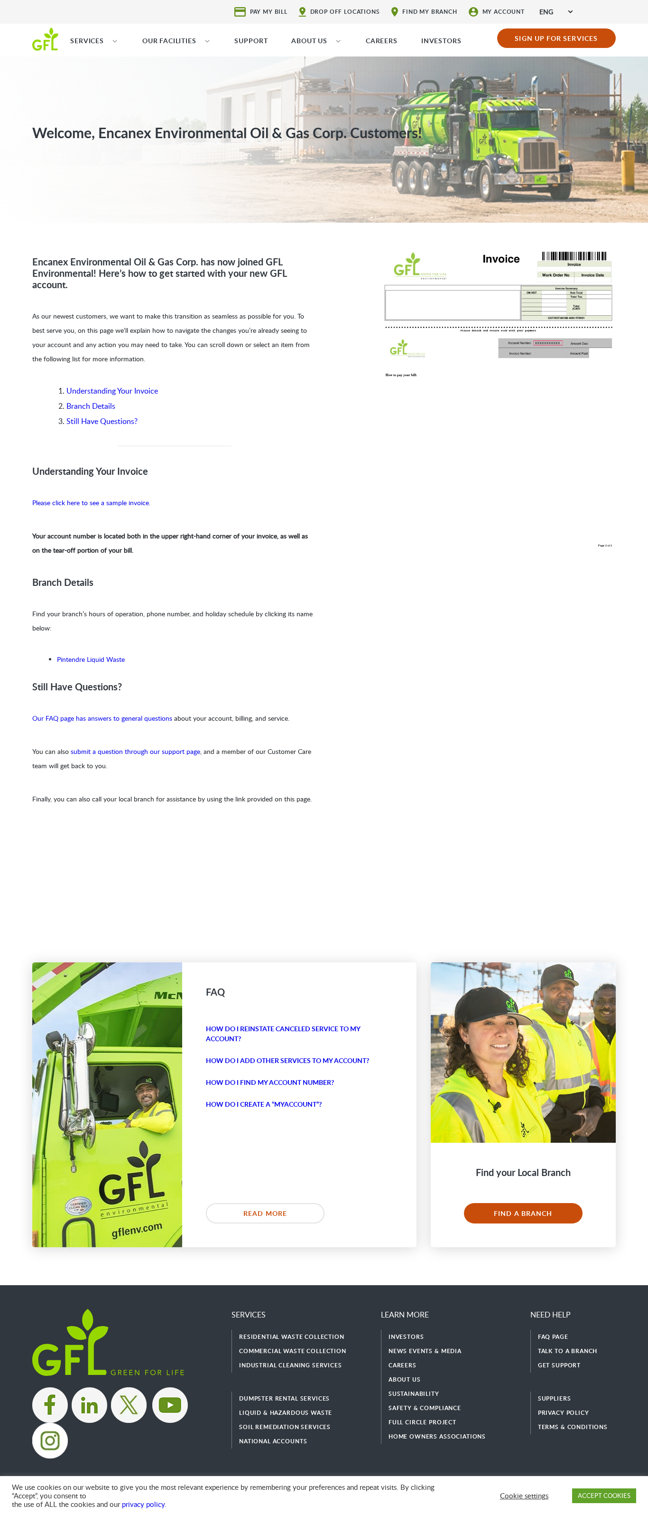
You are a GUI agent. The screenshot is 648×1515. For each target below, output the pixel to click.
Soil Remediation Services (285, 1427)
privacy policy (143, 1504)
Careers (403, 1365)
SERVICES (87, 40)
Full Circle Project (422, 1422)
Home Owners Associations (437, 1436)
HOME (45, 38)
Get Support (559, 1365)
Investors (406, 1337)
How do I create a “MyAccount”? (264, 1104)
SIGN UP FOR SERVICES (556, 38)
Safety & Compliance (425, 1408)
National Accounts (273, 1441)
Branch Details (90, 406)
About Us (405, 1379)
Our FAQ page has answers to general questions (102, 718)
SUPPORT (251, 40)
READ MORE (265, 1213)
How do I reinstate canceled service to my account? (283, 1033)
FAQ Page (553, 1337)
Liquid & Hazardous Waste (285, 1413)
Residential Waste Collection (291, 1337)
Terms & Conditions (573, 1427)
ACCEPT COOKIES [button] (604, 1495)
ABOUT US (309, 40)
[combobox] (556, 11)
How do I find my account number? (270, 1082)
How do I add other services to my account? (287, 1060)
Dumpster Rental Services (284, 1398)
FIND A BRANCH (523, 1213)
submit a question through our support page (135, 751)
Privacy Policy (563, 1413)
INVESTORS (441, 40)
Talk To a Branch (567, 1351)
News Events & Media (425, 1351)
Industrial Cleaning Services (290, 1365)
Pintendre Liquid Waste (91, 659)
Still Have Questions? (102, 421)
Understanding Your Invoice (112, 391)
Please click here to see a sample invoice (90, 502)
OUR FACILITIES (169, 40)
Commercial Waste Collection (292, 1351)
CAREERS (382, 40)
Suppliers (554, 1398)
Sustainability (414, 1394)
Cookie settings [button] (524, 1495)
